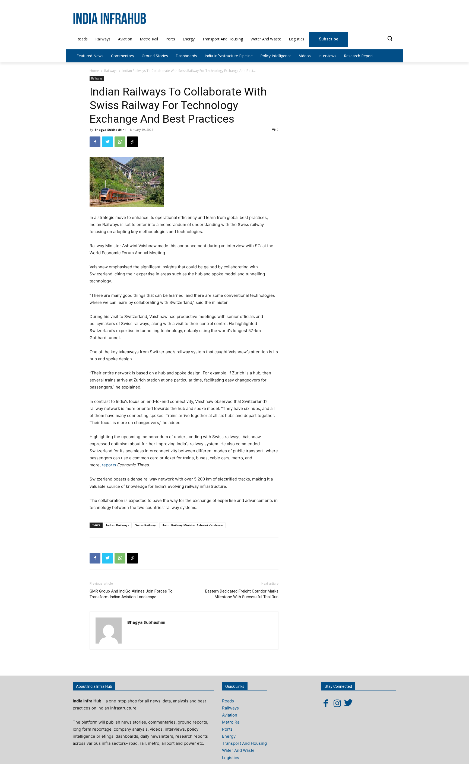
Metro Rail (232, 722)
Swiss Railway (145, 525)
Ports (227, 729)
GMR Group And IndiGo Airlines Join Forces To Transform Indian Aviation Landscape (131, 594)
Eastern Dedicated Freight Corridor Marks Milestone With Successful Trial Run (241, 594)
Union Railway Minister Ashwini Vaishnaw (192, 525)
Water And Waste (238, 750)
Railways (110, 70)
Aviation (229, 715)
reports (109, 464)
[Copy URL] (132, 141)
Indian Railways (117, 525)
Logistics (230, 757)
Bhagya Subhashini (110, 130)
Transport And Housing (244, 743)
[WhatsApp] (120, 141)
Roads (228, 700)
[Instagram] (337, 703)
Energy (229, 736)
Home (94, 70)
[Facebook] (95, 141)
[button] (389, 38)
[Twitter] (107, 141)
